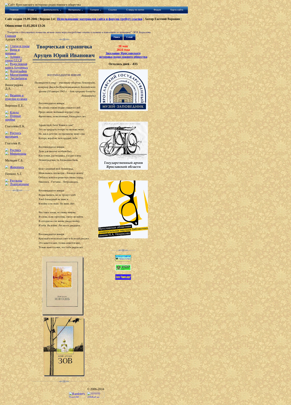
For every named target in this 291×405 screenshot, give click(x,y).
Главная (10, 35)
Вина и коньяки (12, 51)
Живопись (17, 167)
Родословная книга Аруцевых (16, 65)
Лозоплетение (19, 184)
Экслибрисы (18, 78)
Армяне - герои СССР (13, 58)
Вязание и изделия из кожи (16, 97)
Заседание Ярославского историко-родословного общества (123, 55)
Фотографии (18, 71)
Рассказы (16, 180)
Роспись (15, 150)
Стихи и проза (19, 46)
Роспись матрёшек (13, 134)
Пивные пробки (13, 117)
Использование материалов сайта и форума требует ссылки (99, 19)
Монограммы (19, 74)
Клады (14, 112)
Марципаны (18, 153)
